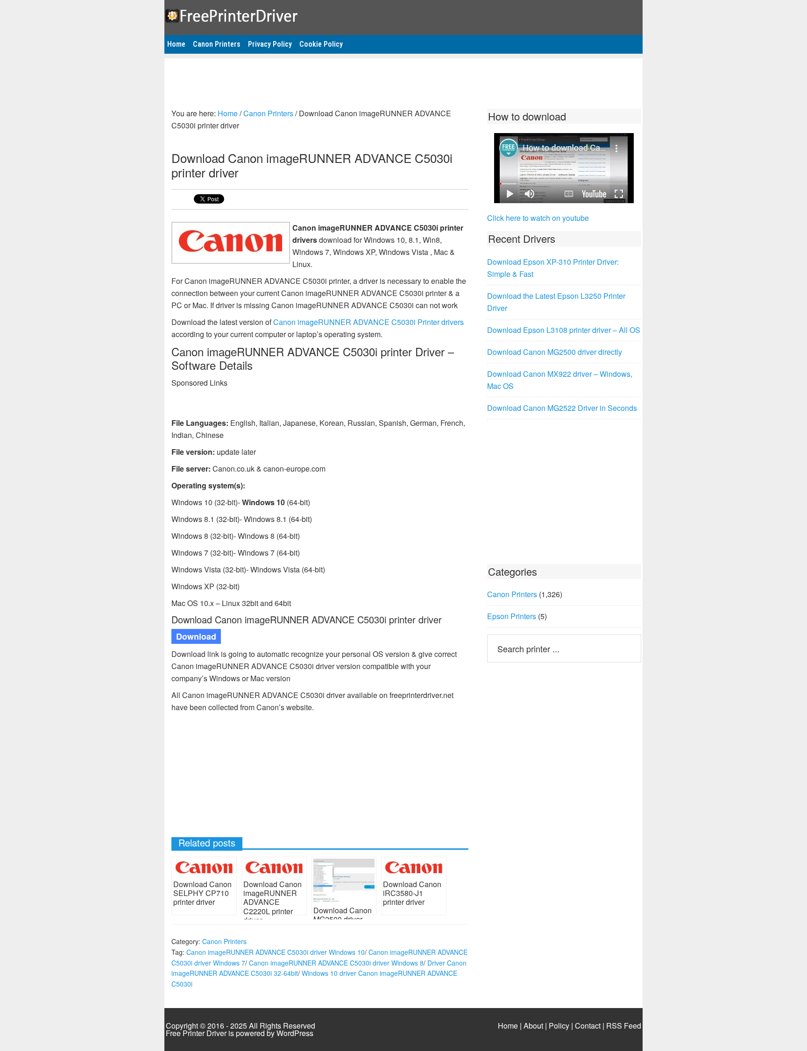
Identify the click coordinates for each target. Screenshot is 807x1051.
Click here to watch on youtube (538, 217)
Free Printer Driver (403, 14)
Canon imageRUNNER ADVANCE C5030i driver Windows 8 (336, 962)
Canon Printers (224, 941)
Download (196, 636)
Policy (559, 1025)
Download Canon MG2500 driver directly (554, 351)
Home (508, 1025)
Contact (588, 1025)
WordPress (294, 1033)
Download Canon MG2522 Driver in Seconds (562, 407)
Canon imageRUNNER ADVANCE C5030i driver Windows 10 (275, 952)
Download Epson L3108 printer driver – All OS (563, 329)
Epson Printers (511, 616)
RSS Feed (623, 1025)
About (533, 1025)
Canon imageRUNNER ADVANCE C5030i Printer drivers (368, 322)
